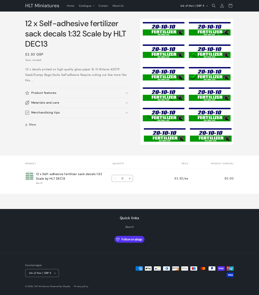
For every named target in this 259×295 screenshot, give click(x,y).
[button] (86, 6)
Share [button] (32, 124)
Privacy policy (81, 286)
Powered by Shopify (60, 286)
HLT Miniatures (42, 286)
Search (129, 227)
